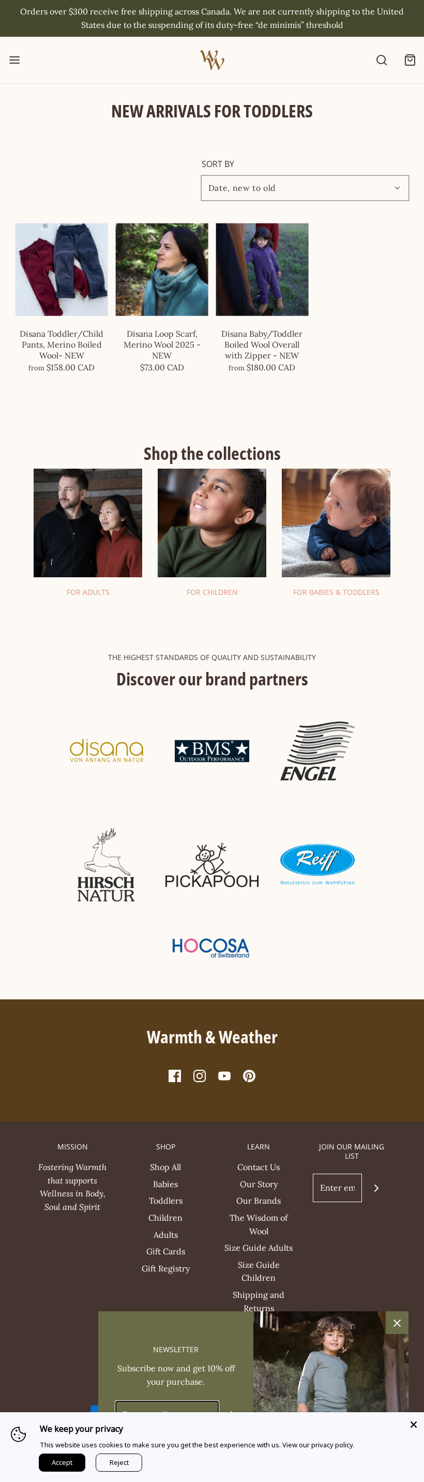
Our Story (259, 1184)
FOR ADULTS (88, 592)
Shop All (165, 1167)
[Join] (376, 1188)
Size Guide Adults (258, 1248)
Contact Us (258, 1167)
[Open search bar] (381, 60)
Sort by (218, 164)
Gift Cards (165, 1251)
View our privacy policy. (318, 1444)
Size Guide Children (259, 1271)
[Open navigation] (14, 60)
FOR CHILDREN (212, 592)
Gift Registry (166, 1268)
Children (165, 1217)
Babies (165, 1184)
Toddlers (166, 1200)
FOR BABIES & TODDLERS (336, 592)
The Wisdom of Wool (258, 1224)
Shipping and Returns (258, 1301)
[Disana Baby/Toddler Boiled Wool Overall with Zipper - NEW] (262, 269)
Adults (166, 1235)
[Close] (413, 1422)
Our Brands (258, 1200)
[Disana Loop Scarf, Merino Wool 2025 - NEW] (162, 269)
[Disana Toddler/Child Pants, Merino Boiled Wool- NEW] (62, 269)
